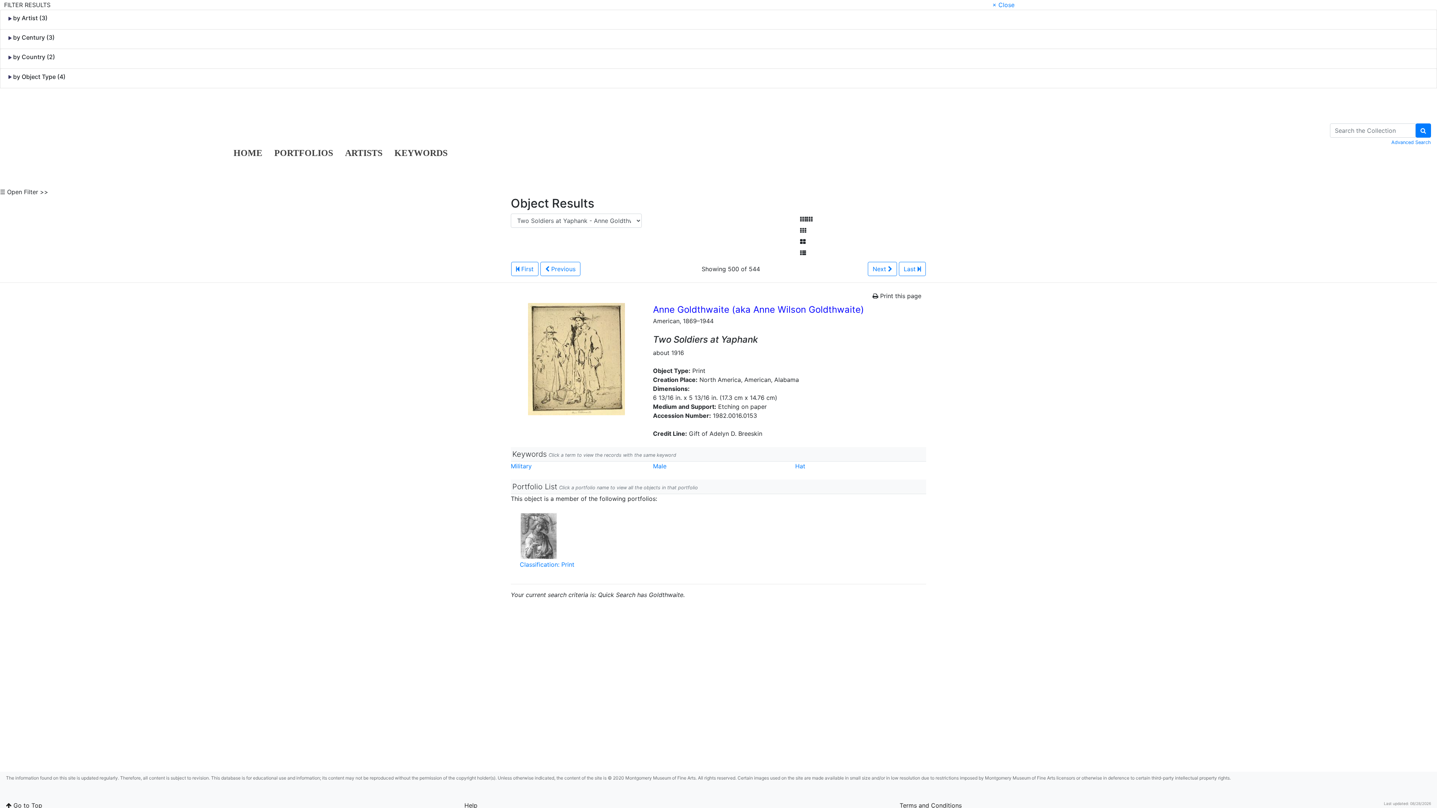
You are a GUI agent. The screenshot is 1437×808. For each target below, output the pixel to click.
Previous (562, 269)
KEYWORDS (421, 153)
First (526, 269)
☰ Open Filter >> (24, 192)
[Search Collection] (1423, 130)
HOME (248, 153)
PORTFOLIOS (303, 153)
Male (659, 466)
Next (880, 269)
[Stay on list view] (803, 252)
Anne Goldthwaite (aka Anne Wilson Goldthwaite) (758, 309)
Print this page (899, 296)
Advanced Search (1411, 142)
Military (521, 466)
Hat (800, 466)
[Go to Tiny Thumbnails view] (806, 219)
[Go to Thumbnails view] (803, 230)
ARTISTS (363, 153)
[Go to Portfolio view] (803, 241)
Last (911, 269)
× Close (1003, 5)
